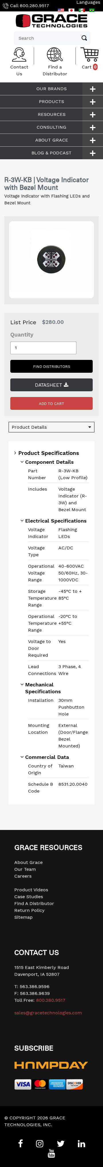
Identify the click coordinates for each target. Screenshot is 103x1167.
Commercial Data (47, 757)
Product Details (29, 427)
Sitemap (23, 917)
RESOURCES (52, 114)
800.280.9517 (34, 5)
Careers (22, 876)
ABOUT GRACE (51, 140)
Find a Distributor (55, 70)
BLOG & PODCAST (51, 153)
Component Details (49, 462)
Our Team (25, 869)
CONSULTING (51, 127)
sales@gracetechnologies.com (48, 1012)
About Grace (28, 862)
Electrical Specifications (56, 521)
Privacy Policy (19, 1131)
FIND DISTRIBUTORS (51, 366)
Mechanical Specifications (43, 688)
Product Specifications (48, 453)
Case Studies (28, 896)
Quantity (21, 334)
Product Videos (31, 889)
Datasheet (49, 385)
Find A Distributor (34, 903)
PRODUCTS (51, 101)
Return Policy (29, 910)
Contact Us (19, 70)
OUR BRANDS (51, 88)
